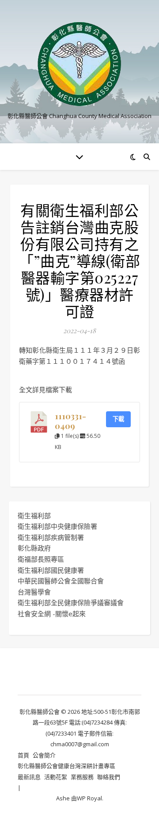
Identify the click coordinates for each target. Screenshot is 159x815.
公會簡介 (44, 755)
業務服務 (82, 777)
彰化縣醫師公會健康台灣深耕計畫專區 (66, 766)
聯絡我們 (108, 777)
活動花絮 (55, 777)
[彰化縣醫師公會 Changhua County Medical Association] (79, 64)
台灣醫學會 (34, 591)
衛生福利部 (34, 515)
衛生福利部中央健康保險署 (57, 526)
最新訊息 (29, 777)
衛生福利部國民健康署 (51, 570)
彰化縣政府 (34, 547)
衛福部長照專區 (41, 559)
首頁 (23, 755)
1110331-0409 (70, 420)
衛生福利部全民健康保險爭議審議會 (71, 602)
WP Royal (89, 798)
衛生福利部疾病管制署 (51, 537)
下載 (118, 419)
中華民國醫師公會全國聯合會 (61, 580)
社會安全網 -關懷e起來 (52, 613)
